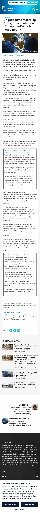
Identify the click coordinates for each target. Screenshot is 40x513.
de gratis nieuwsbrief (20, 319)
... (32, 465)
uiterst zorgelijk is (8, 233)
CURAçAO (6, 17)
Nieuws (4, 476)
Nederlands (32, 3)
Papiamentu (13, 3)
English (23, 3)
